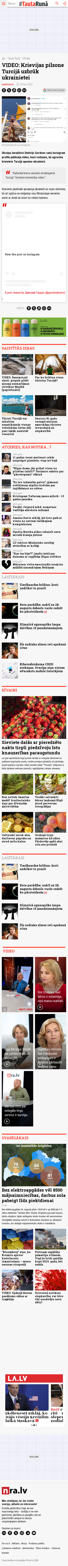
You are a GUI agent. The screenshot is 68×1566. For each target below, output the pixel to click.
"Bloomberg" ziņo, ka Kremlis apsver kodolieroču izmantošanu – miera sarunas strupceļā (16, 1258)
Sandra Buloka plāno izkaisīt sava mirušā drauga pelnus (36, 533)
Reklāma (16, 1543)
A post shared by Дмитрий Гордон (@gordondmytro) (35, 292)
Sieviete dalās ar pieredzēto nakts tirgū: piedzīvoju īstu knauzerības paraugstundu (31, 747)
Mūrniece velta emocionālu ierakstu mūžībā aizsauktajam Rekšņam (38, 566)
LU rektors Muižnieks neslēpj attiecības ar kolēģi (33, 544)
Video (9, 951)
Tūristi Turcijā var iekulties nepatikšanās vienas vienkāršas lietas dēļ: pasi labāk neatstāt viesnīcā (16, 426)
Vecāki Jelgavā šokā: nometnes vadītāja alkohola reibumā (34, 508)
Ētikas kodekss (43, 1548)
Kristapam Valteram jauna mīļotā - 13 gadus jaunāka (38, 497)
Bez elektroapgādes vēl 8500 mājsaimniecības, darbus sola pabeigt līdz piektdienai (34, 1195)
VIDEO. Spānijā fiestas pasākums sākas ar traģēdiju (17, 1296)
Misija (24, 1543)
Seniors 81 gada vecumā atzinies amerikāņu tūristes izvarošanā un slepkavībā (48, 425)
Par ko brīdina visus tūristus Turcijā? (49, 379)
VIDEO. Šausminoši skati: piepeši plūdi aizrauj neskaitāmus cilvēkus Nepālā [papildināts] (15, 384)
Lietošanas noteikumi (11, 1548)
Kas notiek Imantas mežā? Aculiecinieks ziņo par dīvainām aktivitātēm (16, 801)
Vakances (55, 1548)
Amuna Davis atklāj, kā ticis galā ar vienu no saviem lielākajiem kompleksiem (37, 521)
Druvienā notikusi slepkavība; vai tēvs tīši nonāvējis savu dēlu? (49, 1297)
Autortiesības (28, 1548)
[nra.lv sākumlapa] (11, 4)
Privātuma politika (36, 1543)
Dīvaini (26, 58)
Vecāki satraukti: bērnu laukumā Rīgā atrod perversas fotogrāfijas (49, 801)
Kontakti (5, 1553)
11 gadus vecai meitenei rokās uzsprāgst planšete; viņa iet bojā (35, 459)
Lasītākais (13, 577)
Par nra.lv (6, 1543)
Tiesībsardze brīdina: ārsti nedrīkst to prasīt (39, 586)
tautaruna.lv (8, 84)
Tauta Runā (14, 58)
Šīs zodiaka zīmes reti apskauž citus (43, 646)
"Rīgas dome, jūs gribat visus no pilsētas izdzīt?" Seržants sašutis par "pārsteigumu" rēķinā (38, 471)
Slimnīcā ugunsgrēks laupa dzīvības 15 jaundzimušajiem (41, 626)
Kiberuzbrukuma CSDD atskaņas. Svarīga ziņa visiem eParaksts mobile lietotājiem (42, 667)
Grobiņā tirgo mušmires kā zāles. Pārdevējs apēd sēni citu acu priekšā (49, 839)
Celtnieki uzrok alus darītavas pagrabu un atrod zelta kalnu (16, 838)
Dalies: (21, 308)
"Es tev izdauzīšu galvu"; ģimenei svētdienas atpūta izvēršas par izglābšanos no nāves (35, 485)
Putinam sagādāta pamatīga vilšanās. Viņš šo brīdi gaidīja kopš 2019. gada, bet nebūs (49, 1258)
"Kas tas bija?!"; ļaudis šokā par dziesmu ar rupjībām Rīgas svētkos (37, 555)
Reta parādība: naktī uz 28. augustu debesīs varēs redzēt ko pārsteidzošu (41, 608)
